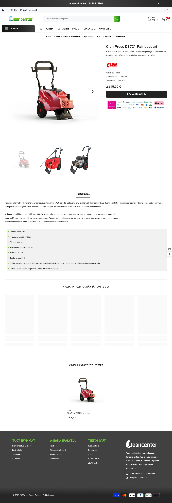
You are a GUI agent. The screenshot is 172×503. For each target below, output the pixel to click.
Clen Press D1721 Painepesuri (113, 37)
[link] (19, 340)
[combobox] (78, 19)
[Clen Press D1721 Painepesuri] (86, 390)
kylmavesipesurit (91, 37)
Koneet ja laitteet (61, 37)
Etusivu (49, 37)
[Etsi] (81, 19)
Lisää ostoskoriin (136, 94)
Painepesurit (76, 37)
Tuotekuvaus (83, 194)
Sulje (159, 3)
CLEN (118, 73)
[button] (10, 91)
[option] (86, 3)
